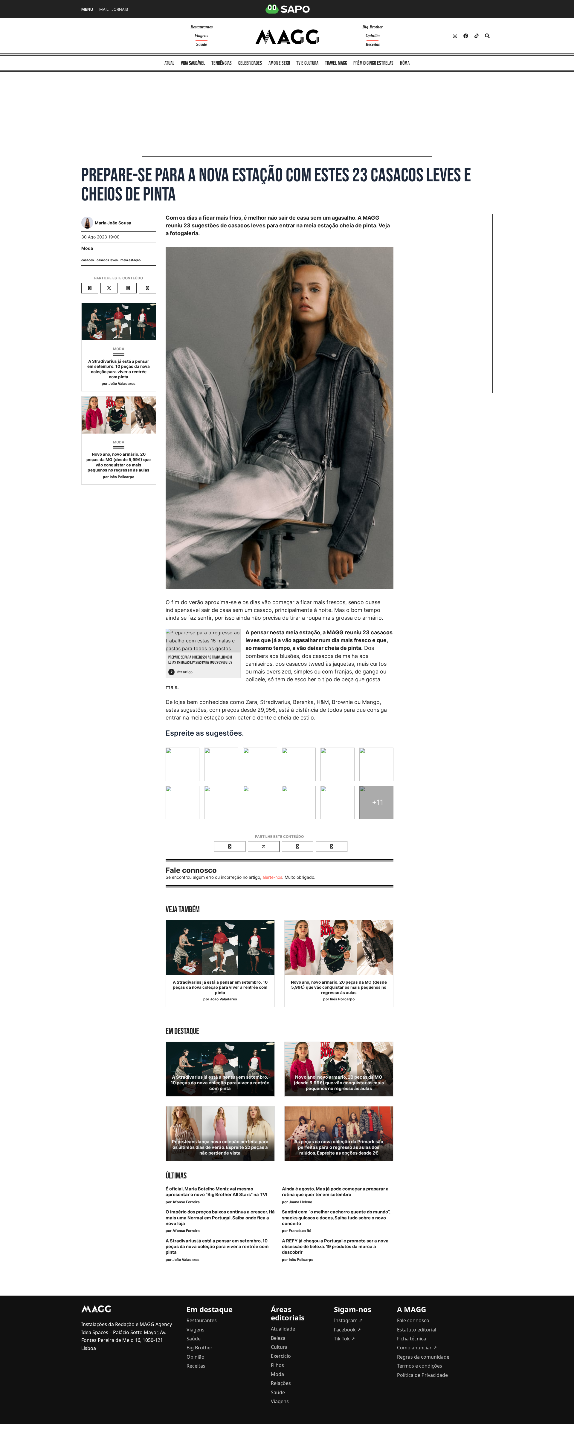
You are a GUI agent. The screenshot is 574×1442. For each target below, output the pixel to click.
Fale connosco (413, 1320)
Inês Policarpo (122, 476)
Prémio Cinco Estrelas (373, 63)
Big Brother (372, 27)
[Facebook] (465, 35)
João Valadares (122, 383)
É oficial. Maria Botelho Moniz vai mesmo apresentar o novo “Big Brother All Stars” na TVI (216, 1191)
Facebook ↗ (347, 1329)
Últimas (176, 1176)
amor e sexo (279, 63)
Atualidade (283, 1328)
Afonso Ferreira (186, 1202)
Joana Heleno (300, 1202)
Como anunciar (417, 1347)
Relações (281, 1383)
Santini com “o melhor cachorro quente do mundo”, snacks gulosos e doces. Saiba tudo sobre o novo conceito (336, 1217)
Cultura (279, 1347)
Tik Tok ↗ (344, 1338)
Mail (104, 9)
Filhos (277, 1365)
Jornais (120, 9)
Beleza (278, 1338)
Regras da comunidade (423, 1357)
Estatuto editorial (416, 1329)
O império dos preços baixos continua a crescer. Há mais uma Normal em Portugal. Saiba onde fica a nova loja (220, 1217)
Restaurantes (201, 27)
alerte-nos (272, 877)
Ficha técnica (411, 1338)
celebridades (250, 63)
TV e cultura (307, 63)
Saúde (201, 44)
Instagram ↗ (348, 1320)
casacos (87, 260)
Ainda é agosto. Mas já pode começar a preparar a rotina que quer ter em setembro (335, 1191)
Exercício (281, 1356)
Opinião (373, 35)
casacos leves (107, 260)
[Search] (487, 35)
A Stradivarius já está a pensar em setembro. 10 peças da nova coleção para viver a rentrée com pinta (118, 369)
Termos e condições (419, 1366)
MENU (87, 9)
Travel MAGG (336, 63)
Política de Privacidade (422, 1375)
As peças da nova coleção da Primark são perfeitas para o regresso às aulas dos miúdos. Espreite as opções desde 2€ (338, 1147)
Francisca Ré (300, 1230)
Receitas (373, 44)
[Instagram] (455, 35)
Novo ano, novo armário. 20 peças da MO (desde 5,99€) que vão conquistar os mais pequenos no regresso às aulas (118, 462)
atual (169, 63)
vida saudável (193, 63)
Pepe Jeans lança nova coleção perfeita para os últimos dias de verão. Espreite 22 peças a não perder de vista (220, 1147)
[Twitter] (476, 35)
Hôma (405, 63)
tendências (221, 63)
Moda (87, 248)
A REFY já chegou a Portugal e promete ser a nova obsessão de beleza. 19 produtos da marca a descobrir (335, 1246)
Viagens (201, 35)
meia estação (130, 260)
